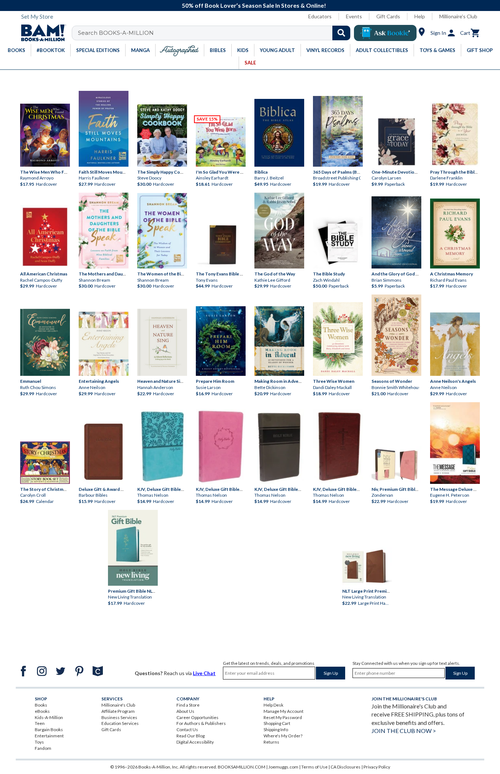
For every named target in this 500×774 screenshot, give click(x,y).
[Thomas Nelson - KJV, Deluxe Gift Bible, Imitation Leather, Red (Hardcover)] (338, 446)
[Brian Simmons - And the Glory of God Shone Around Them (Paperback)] (396, 232)
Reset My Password (283, 717)
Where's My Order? (283, 735)
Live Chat (204, 673)
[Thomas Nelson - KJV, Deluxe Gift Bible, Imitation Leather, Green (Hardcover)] (162, 446)
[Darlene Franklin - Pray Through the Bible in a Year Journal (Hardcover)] (455, 134)
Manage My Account (283, 711)
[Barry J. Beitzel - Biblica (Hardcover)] (279, 133)
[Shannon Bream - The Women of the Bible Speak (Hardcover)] (162, 231)
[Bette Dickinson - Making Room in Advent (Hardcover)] (279, 341)
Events (354, 16)
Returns (271, 742)
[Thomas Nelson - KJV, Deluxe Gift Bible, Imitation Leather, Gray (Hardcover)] (279, 446)
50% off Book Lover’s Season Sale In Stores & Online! (254, 5)
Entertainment (49, 735)
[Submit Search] (341, 33)
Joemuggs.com (283, 767)
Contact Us (187, 729)
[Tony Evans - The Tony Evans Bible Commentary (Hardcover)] (221, 244)
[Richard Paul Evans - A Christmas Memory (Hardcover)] (455, 233)
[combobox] (215, 33)
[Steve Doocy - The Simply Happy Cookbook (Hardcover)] (162, 135)
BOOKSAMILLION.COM (241, 767)
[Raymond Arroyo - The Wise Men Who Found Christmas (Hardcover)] (45, 135)
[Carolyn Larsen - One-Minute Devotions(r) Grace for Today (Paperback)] (396, 142)
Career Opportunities (197, 717)
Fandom (43, 748)
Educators (320, 16)
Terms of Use (314, 767)
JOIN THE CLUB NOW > (404, 730)
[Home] (41, 33)
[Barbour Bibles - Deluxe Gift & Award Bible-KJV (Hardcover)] (103, 452)
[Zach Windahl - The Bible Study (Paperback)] (338, 242)
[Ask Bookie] (385, 33)
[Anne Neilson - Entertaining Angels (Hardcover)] (103, 344)
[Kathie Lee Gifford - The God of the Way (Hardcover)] (279, 231)
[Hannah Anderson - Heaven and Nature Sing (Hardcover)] (162, 342)
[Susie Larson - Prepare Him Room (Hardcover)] (221, 341)
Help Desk (273, 705)
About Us (185, 711)
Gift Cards (388, 16)
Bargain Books (49, 729)
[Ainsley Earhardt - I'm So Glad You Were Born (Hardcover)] (221, 142)
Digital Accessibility (195, 742)
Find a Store (187, 705)
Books (41, 705)
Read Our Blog (190, 735)
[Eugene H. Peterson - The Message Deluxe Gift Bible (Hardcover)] (455, 443)
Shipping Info (276, 729)
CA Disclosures (346, 767)
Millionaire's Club (458, 16)
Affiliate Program (118, 711)
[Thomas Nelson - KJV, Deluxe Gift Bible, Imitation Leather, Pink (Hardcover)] (221, 446)
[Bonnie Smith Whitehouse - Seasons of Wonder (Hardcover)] (396, 335)
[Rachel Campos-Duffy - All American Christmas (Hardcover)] (45, 237)
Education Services (120, 723)
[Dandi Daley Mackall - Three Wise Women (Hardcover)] (338, 339)
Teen (40, 723)
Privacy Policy (376, 767)
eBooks (42, 711)
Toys (39, 742)
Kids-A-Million (49, 717)
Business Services (119, 717)
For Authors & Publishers (201, 723)
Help (419, 16)
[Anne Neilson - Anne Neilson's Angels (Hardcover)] (455, 344)
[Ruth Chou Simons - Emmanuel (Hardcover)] (45, 342)
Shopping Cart (277, 723)
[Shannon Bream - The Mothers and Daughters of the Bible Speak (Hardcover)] (103, 231)
